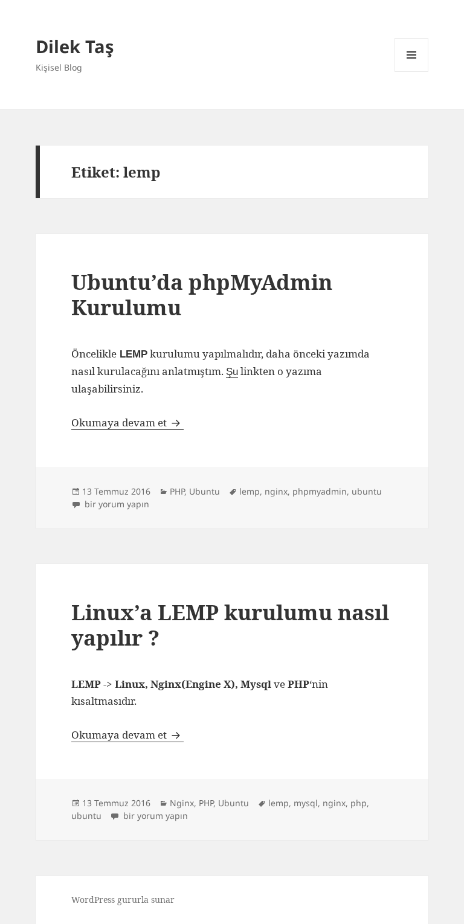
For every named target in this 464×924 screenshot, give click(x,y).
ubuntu (367, 491)
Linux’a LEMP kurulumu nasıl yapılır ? (230, 625)
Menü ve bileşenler (411, 71)
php (358, 803)
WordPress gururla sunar (123, 899)
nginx (276, 491)
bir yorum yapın (115, 504)
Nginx (182, 803)
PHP (177, 491)
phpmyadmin (319, 491)
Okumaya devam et (127, 422)
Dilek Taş (75, 46)
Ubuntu (204, 491)
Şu (232, 371)
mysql (306, 803)
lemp (249, 491)
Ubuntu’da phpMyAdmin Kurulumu (201, 294)
